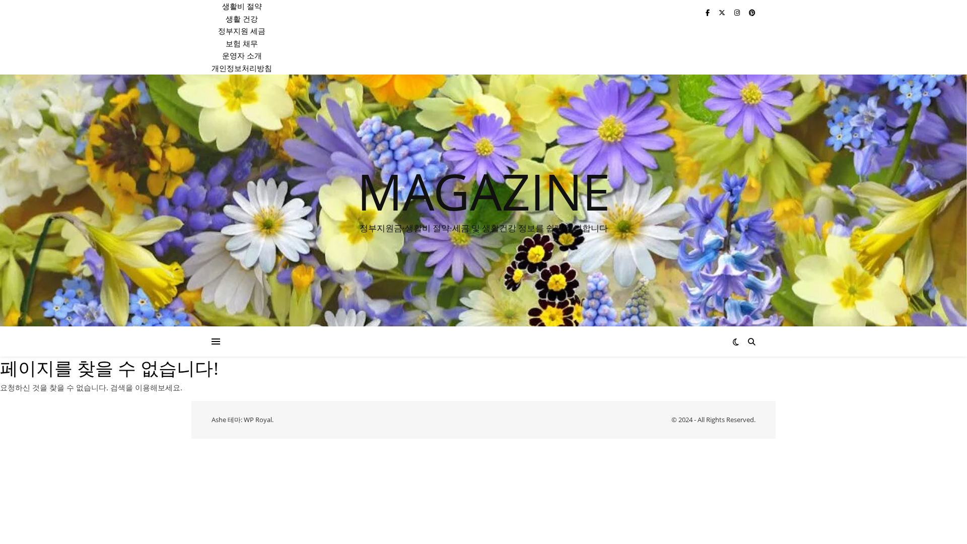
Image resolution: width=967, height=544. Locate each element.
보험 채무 (242, 43)
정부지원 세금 (241, 31)
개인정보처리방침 (242, 68)
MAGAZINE (483, 191)
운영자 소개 (242, 55)
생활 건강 (242, 19)
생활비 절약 (242, 6)
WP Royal (258, 419)
